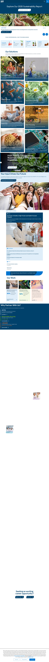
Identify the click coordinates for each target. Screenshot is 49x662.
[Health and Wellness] (12, 92)
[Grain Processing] (36, 117)
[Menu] (47, 1)
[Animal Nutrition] (12, 140)
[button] (44, 1)
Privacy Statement (17, 655)
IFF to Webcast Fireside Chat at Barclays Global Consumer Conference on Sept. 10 (20, 250)
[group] (17, 171)
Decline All (16, 659)
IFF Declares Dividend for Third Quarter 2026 (14, 257)
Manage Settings (24, 659)
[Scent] (36, 69)
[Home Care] (12, 116)
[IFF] (2, 1)
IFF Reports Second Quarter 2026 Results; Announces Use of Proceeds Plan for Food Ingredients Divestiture (23, 254)
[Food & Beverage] (12, 68)
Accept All (32, 659)
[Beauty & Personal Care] (36, 93)
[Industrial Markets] (36, 141)
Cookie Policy (23, 655)
